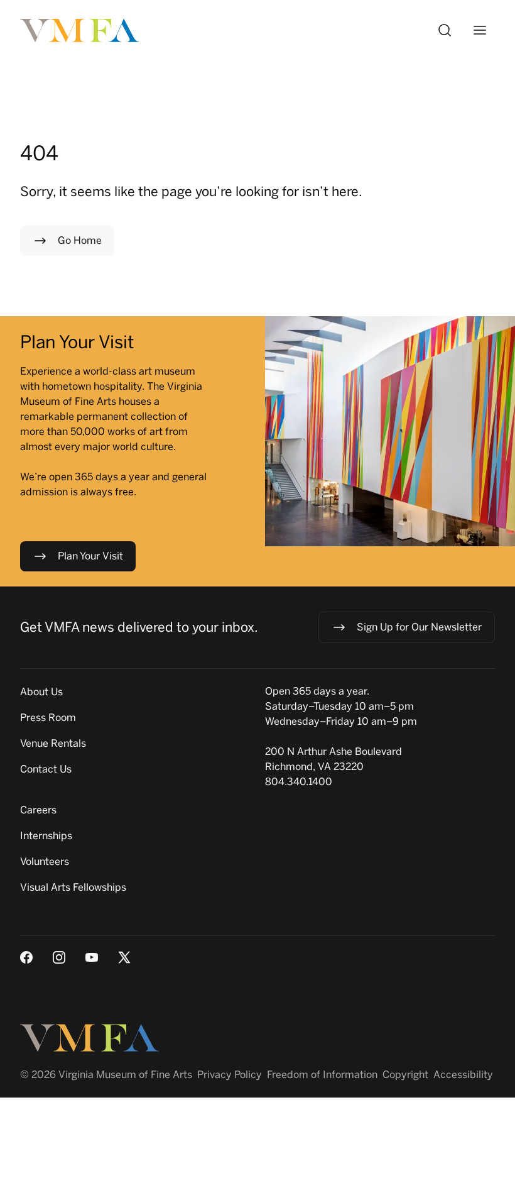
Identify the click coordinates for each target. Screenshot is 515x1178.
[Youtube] (91, 957)
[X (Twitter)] (124, 957)
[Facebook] (26, 957)
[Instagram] (59, 957)
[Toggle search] (445, 30)
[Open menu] (480, 30)
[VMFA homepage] (80, 30)
